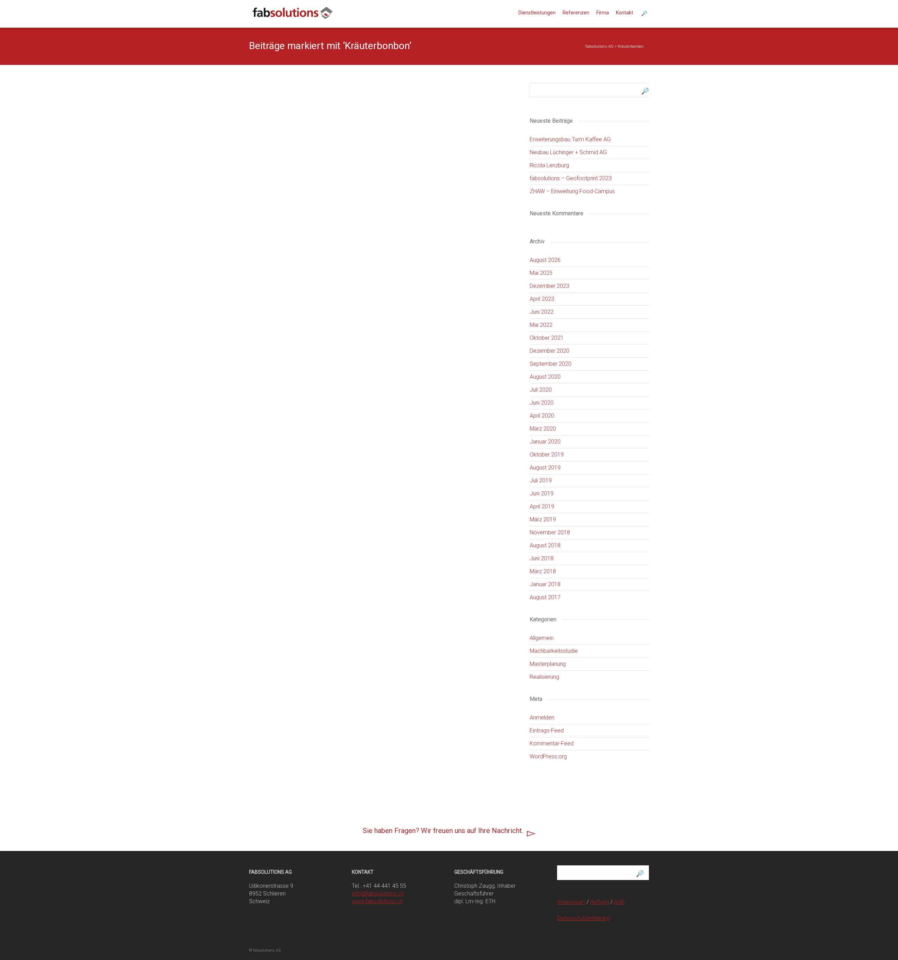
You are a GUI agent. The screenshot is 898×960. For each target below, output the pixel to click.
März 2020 (543, 428)
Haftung (599, 902)
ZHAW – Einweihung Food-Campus (572, 191)
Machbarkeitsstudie (554, 651)
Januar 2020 (545, 441)
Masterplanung (548, 664)
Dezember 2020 (549, 350)
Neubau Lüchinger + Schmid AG (568, 152)
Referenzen (576, 12)
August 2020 (545, 376)
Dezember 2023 (549, 286)
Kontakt (624, 12)
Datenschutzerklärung (583, 918)
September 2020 (550, 363)
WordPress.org (548, 756)
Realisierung (544, 677)
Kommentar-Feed (552, 743)
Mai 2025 (541, 273)
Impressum (571, 902)
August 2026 (545, 260)
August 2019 (545, 467)
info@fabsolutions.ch (378, 893)
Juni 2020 (542, 402)
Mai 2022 (541, 325)
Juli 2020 (541, 389)
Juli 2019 (541, 480)
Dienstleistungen (537, 12)
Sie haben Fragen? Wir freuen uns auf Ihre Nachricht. (443, 830)
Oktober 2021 (547, 337)
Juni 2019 (542, 493)
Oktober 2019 (547, 454)
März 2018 (543, 571)
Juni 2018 (542, 558)
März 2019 (543, 519)
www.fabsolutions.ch (377, 901)
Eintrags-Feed (547, 730)
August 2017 (545, 597)
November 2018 (550, 532)
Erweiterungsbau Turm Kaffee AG (570, 139)
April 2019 (542, 506)
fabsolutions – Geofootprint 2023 (571, 178)
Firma (602, 12)
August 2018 (545, 545)
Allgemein (542, 638)
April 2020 (542, 415)
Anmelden (542, 717)
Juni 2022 (542, 312)
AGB (619, 902)
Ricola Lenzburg (549, 165)
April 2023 (542, 299)
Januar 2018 (545, 584)
